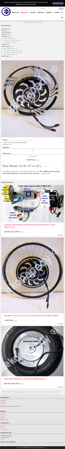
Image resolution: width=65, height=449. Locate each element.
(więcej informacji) (30, 4)
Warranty (3, 426)
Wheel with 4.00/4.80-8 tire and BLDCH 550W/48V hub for (24, 379)
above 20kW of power (9, 48)
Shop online (5, 420)
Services (41, 12)
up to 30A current (8, 42)
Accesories (5, 29)
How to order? (4, 429)
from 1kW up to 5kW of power (12, 50)
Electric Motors (6, 46)
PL (62, 12)
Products (24, 12)
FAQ (2, 427)
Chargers (4, 35)
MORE (59, 235)
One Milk (46, 447)
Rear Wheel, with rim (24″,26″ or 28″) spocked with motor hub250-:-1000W (31, 316)
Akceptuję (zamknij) (58, 3)
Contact (49, 12)
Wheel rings (5, 56)
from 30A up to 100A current (11, 40)
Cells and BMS (6, 33)
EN (62, 17)
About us (15, 12)
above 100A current (9, 38)
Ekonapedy (3, 400)
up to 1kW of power (9, 54)
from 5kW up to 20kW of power (12, 52)
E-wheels (4, 44)
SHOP (57, 12)
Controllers (5, 36)
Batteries (4, 31)
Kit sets (33, 12)
